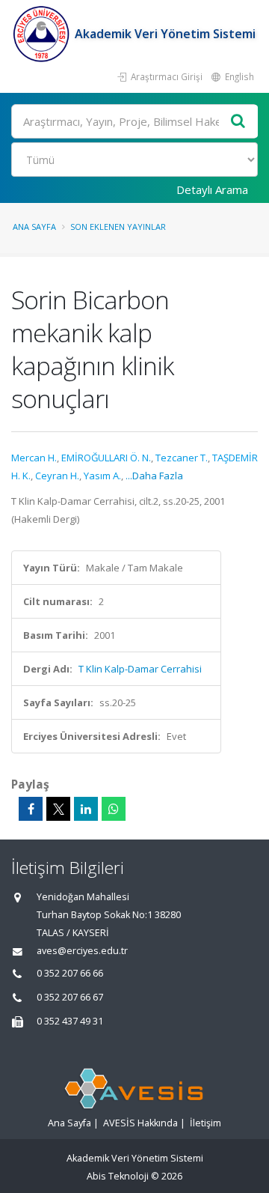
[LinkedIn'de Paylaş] (86, 809)
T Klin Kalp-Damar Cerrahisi (140, 669)
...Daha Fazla (154, 475)
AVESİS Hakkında (140, 1123)
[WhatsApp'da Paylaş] (114, 809)
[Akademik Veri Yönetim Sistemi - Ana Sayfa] (43, 33)
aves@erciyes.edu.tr (82, 950)
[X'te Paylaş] (58, 809)
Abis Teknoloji (118, 1176)
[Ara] (238, 122)
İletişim (205, 1123)
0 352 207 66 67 (70, 997)
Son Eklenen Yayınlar (118, 226)
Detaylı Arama (212, 189)
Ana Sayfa (34, 226)
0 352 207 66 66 (70, 973)
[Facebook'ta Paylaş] (31, 809)
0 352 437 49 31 (70, 1021)
